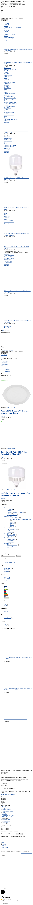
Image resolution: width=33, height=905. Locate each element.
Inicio (2, 355)
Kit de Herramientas (9, 70)
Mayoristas (4, 814)
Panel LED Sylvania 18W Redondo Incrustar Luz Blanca (15, 412)
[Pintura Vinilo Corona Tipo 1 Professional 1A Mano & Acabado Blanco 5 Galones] (16, 685)
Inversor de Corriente (9, 258)
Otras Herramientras (9, 96)
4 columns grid (4, 364)
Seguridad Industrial (9, 37)
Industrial (6, 571)
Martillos (6, 105)
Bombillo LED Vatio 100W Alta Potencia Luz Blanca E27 (14, 453)
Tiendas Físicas (6, 821)
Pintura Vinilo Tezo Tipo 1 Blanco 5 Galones (15, 719)
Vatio (2, 457)
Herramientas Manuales (10, 98)
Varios (5, 40)
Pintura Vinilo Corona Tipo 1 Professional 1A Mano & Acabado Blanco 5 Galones (17, 688)
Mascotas (6, 223)
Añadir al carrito (11, 407)
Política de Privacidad (7, 816)
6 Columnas (7, 371)
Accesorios (6, 95)
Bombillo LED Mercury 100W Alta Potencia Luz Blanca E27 (15, 494)
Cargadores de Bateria (9, 257)
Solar (5, 142)
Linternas (6, 151)
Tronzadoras (7, 80)
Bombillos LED (8, 138)
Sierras (5, 78)
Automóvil (6, 254)
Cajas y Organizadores (9, 93)
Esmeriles (6, 85)
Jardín (5, 219)
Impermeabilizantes (9, 38)
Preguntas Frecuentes (7, 811)
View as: (3, 360)
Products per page (5, 375)
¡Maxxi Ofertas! (8, 328)
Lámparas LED (8, 141)
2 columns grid (4, 361)
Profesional (7, 569)
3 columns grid (4, 362)
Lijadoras (6, 79)
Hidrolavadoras (8, 215)
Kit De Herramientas (9, 99)
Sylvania (3, 416)
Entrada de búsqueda (6, 18)
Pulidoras (6, 73)
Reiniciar (18, 555)
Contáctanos (5, 822)
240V (5, 625)
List (2, 365)
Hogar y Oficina (8, 568)
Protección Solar (8, 261)
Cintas (5, 28)
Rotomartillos (7, 76)
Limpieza (6, 264)
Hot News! (5, 903)
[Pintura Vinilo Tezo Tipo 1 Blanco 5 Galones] (16, 716)
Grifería (6, 113)
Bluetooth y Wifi (8, 144)
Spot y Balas (7, 149)
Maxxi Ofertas (7, 547)
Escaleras (6, 30)
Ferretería (6, 23)
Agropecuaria (7, 326)
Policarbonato (7, 618)
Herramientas (7, 68)
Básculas (6, 36)
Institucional (7, 120)
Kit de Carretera (8, 262)
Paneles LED (7, 139)
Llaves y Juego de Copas (10, 103)
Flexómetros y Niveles (9, 106)
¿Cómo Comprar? (6, 809)
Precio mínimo (4, 554)
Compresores (7, 83)
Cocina (5, 118)
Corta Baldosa (7, 88)
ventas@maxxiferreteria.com (8, 794)
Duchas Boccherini (9, 115)
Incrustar (6, 611)
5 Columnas (7, 369)
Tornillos (6, 31)
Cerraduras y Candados (10, 34)
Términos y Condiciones (8, 815)
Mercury (3, 498)
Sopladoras (6, 217)
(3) (9, 562)
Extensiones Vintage (9, 146)
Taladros (6, 72)
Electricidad (7, 24)
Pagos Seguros (5, 806)
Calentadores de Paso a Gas (11, 119)
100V (5, 624)
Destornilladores (8, 75)
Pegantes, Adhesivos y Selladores (12, 27)
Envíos (3, 808)
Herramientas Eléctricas (10, 69)
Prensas (6, 109)
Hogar (5, 213)
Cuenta (4, 812)
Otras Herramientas (9, 112)
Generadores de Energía (10, 90)
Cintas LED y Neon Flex (10, 145)
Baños (5, 116)
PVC (5, 33)
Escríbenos (3, 773)
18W (5, 604)
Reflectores (7, 148)
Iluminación (7, 136)
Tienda (5, 355)
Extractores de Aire (9, 222)
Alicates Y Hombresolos (10, 102)
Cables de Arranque (9, 255)
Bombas (6, 89)
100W (5, 605)
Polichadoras (7, 86)
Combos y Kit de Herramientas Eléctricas (20, 519)
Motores (6, 92)
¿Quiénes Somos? (6, 819)
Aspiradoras (7, 216)
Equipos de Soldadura (9, 82)
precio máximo (12, 554)
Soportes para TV (8, 220)
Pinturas (6, 26)
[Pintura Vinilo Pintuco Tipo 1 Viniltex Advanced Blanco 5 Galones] (16, 654)
